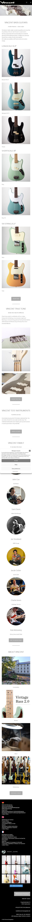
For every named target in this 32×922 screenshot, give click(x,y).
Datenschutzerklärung (7, 806)
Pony (3, 184)
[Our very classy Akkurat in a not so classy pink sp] (16, 869)
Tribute (3, 146)
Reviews (16, 720)
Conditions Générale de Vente (9, 837)
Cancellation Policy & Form (8, 823)
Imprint (3, 825)
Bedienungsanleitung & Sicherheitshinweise (13, 811)
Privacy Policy (5, 821)
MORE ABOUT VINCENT (16, 793)
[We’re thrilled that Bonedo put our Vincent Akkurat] (25, 869)
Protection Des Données (8, 835)
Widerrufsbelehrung (7, 808)
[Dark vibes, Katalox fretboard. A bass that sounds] (25, 878)
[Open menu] (27, 2)
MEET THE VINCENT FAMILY (16, 640)
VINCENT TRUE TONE (16, 399)
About (16, 753)
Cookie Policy (15, 471)
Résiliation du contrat (7, 834)
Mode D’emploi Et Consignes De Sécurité (12, 842)
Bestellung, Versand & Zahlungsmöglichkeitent (13, 812)
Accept (16, 460)
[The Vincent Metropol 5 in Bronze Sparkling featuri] (16, 859)
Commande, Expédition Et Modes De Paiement (13, 843)
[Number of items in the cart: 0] (30, 2)
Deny (16, 464)
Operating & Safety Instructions (9, 826)
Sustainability (16, 687)
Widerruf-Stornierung (7, 805)
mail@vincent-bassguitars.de (23, 911)
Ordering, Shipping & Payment (9, 827)
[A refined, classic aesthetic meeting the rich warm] (6, 869)
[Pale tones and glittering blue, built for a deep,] (25, 859)
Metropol (4, 113)
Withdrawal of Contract (7, 819)
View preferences (16, 468)
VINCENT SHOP (16, 298)
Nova (3, 257)
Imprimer (4, 841)
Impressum (4, 810)
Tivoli (3, 290)
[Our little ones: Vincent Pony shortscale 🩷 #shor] (6, 878)
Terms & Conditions (7, 822)
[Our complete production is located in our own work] (16, 878)
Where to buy (16, 787)
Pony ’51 (4, 218)
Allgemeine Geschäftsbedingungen (11, 807)
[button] (30, 450)
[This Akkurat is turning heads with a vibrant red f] (6, 859)
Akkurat (3, 79)
